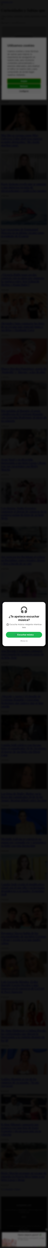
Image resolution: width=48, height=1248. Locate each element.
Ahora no (24, 641)
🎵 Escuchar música (24, 635)
